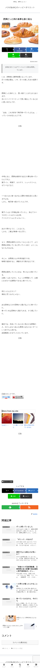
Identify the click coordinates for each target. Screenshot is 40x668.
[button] (26, 55)
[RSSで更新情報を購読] (29, 507)
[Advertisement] (20, 147)
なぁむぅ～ (5, 425)
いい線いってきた (18, 426)
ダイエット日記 (8, 481)
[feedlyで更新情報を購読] (11, 507)
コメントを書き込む (20, 642)
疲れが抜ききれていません (29, 426)
